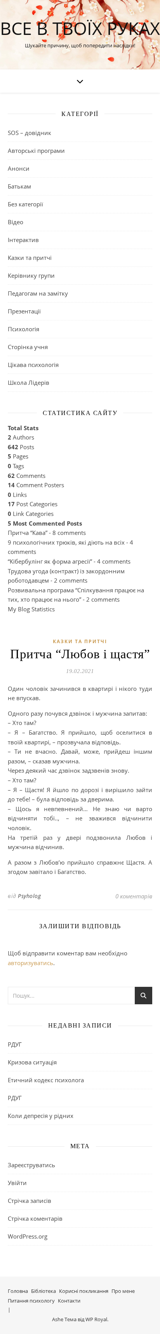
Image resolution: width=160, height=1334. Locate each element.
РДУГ (15, 1044)
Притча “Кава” (27, 532)
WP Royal (96, 1319)
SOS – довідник (29, 133)
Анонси (19, 168)
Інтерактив (23, 240)
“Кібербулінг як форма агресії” (50, 561)
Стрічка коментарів (35, 1218)
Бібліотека (43, 1290)
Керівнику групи (31, 275)
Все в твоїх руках (80, 28)
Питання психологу (31, 1300)
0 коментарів (133, 896)
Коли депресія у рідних (40, 1115)
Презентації (24, 311)
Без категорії (25, 204)
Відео (15, 222)
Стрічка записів (29, 1200)
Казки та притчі (30, 257)
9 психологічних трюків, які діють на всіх (66, 542)
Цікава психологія (33, 365)
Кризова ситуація (32, 1062)
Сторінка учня (28, 347)
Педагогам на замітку (38, 293)
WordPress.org (27, 1236)
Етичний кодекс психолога (46, 1080)
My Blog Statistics (31, 609)
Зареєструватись (31, 1165)
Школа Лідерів (28, 382)
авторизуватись (30, 963)
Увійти (17, 1183)
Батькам (19, 186)
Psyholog (29, 896)
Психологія (23, 329)
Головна (18, 1290)
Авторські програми (36, 150)
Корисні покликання (83, 1290)
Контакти (69, 1300)
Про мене (123, 1290)
